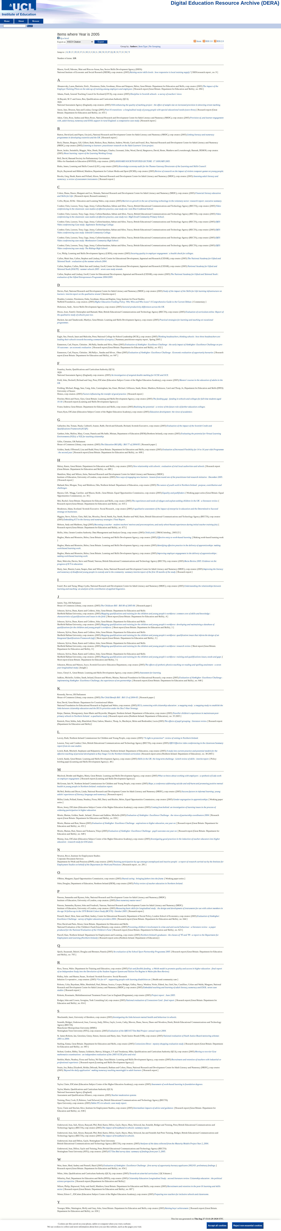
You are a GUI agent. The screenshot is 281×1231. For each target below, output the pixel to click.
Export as (61, 42)
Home (7, 21)
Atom (198, 41)
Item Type (143, 46)
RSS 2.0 (220, 41)
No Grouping (155, 46)
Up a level (64, 38)
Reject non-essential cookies (247, 1225)
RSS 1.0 (208, 41)
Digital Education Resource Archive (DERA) (225, 4)
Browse (35, 21)
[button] (100, 42)
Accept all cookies (217, 1225)
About (21, 21)
